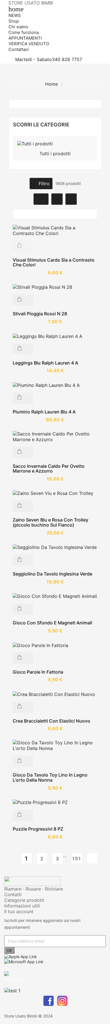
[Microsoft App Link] (23, 961)
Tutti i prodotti (55, 153)
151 (76, 858)
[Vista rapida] (55, 255)
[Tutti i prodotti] (35, 143)
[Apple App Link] (20, 956)
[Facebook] (48, 1000)
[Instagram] (62, 1000)
